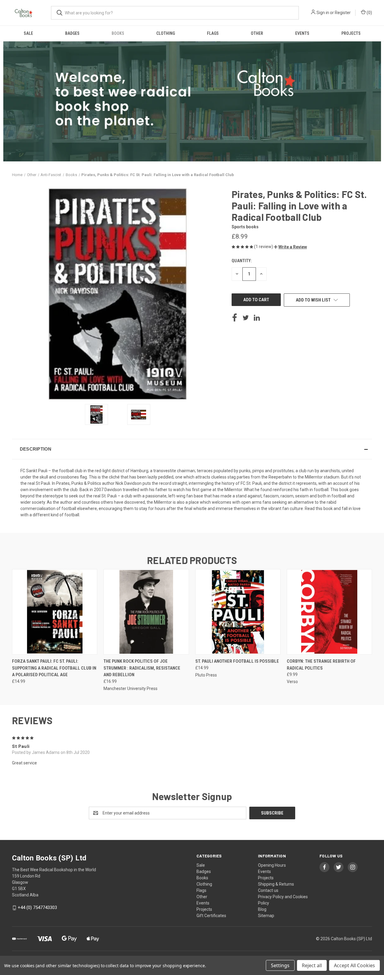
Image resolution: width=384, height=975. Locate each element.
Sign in (322, 12)
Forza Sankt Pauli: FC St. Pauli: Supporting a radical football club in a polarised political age (54, 667)
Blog (262, 909)
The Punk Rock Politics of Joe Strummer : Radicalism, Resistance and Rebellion (142, 667)
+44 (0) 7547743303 (37, 907)
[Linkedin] (257, 318)
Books (118, 33)
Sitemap (266, 915)
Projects (351, 33)
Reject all (312, 965)
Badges (72, 33)
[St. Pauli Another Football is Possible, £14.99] (237, 611)
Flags (213, 33)
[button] (290, 246)
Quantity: (242, 260)
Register (343, 12)
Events (302, 33)
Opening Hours (272, 865)
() (369, 12)
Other (257, 33)
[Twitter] (246, 318)
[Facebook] (235, 318)
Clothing (165, 33)
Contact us (268, 890)
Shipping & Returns (276, 884)
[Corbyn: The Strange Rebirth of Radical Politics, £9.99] (329, 611)
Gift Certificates (211, 915)
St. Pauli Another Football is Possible (237, 661)
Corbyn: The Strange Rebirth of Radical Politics (321, 664)
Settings (280, 965)
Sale (28, 33)
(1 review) (264, 246)
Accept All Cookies (354, 965)
